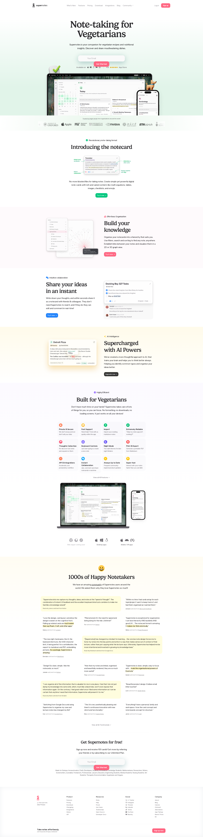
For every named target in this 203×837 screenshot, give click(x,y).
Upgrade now (110, 374)
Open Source (100, 812)
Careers (157, 805)
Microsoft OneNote (146, 609)
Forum (98, 805)
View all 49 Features (100, 477)
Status (69, 812)
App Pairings (159, 812)
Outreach (158, 807)
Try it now (100, 195)
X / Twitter (131, 800)
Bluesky (130, 814)
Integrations (70, 810)
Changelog (70, 807)
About (157, 800)
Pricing (69, 802)
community (96, 584)
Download (70, 805)
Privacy (43, 804)
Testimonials (100, 810)
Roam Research (143, 630)
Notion (97, 624)
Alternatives (159, 810)
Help (97, 802)
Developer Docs (101, 814)
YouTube (130, 812)
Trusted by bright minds (90, 119)
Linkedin (130, 807)
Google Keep (100, 675)
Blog (156, 802)
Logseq (58, 630)
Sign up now (158, 831)
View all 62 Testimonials (100, 725)
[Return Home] (38, 801)
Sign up (165, 5)
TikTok (130, 810)
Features (69, 800)
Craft (139, 714)
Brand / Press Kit (159, 816)
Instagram (131, 802)
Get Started (101, 767)
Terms (38, 804)
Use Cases (99, 807)
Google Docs (58, 714)
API (68, 814)
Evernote (141, 675)
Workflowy (60, 656)
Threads (130, 805)
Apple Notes (141, 691)
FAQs (97, 800)
